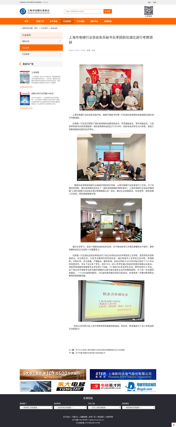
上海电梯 (35, 72)
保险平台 (94, 21)
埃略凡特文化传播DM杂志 (42, 94)
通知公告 (25, 41)
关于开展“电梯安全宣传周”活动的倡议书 (90, 353)
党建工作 (40, 21)
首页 (26, 21)
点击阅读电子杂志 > (26, 87)
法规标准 (108, 21)
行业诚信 (81, 21)
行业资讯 (67, 21)
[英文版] (45, 2)
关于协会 (53, 21)
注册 (149, 2)
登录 (154, 2)
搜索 (108, 11)
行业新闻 (25, 54)
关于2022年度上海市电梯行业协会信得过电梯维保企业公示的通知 (100, 350)
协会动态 (54, 28)
